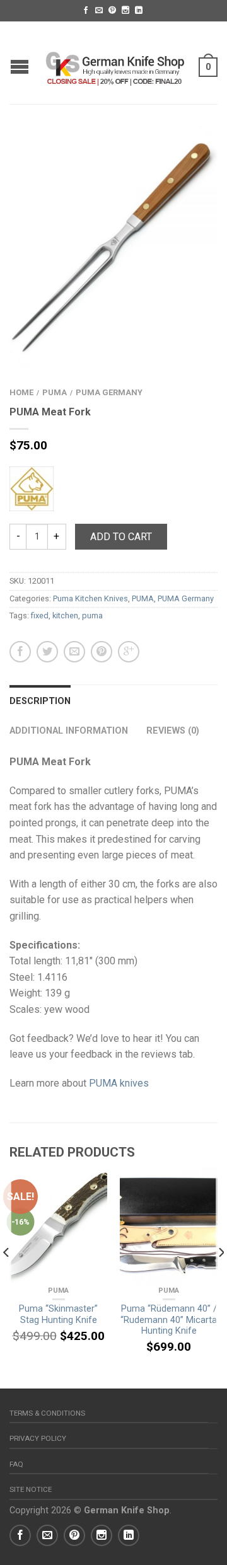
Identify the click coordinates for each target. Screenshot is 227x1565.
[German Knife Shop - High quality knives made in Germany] (115, 62)
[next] (220, 1278)
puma (92, 615)
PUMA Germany (109, 392)
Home (21, 392)
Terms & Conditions (47, 1413)
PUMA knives (119, 1083)
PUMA (54, 392)
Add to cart (121, 537)
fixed (40, 615)
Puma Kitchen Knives (90, 598)
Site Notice (30, 1489)
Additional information (68, 730)
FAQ (16, 1464)
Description (40, 701)
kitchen (65, 615)
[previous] (6, 1278)
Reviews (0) (172, 730)
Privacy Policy (37, 1438)
